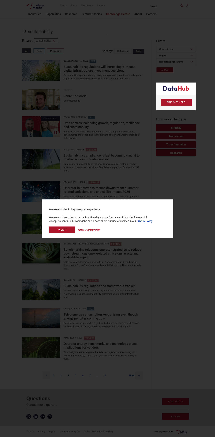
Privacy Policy (144, 221)
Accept (62, 229)
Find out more (176, 102)
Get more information (89, 230)
